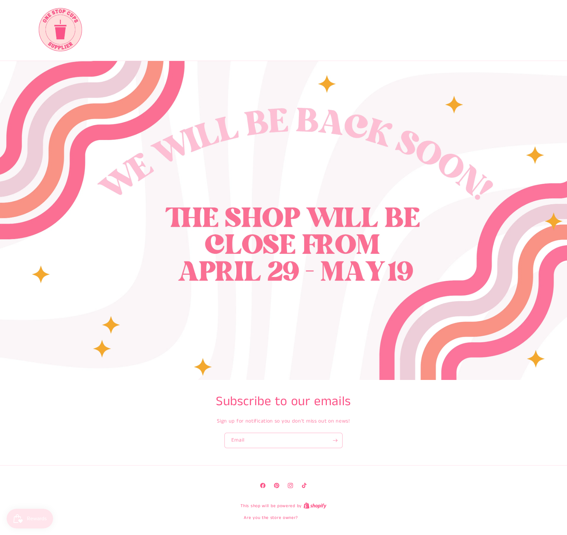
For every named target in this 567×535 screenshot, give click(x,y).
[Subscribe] (335, 440)
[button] (502, 29)
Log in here (311, 518)
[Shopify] (315, 506)
